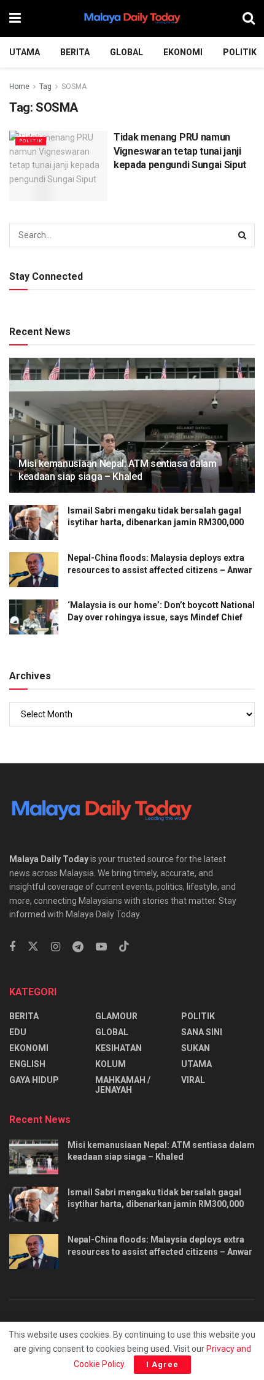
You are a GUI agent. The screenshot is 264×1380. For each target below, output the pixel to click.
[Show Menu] (15, 18)
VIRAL (193, 1080)
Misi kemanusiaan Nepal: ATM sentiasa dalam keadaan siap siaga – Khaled (117, 470)
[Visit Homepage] (132, 18)
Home (19, 86)
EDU (17, 1032)
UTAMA (24, 52)
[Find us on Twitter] (33, 946)
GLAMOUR (116, 1016)
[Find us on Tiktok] (124, 946)
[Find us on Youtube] (101, 947)
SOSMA (74, 86)
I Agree (162, 1364)
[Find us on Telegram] (77, 947)
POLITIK (240, 52)
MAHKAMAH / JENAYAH (122, 1085)
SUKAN (195, 1048)
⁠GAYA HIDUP (34, 1080)
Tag (45, 86)
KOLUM (110, 1064)
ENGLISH (27, 1064)
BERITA (75, 52)
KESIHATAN (118, 1048)
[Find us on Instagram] (55, 947)
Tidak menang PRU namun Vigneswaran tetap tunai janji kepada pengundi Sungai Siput (180, 151)
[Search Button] (249, 18)
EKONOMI (183, 52)
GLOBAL (126, 52)
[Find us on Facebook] (12, 947)
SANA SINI (201, 1032)
